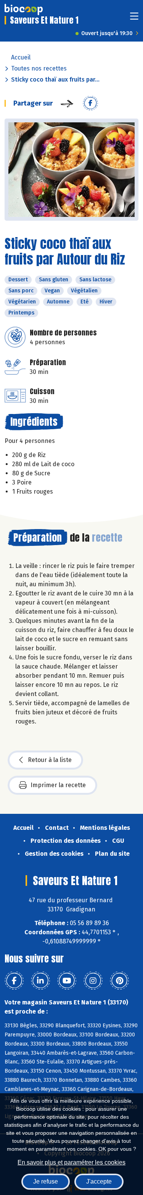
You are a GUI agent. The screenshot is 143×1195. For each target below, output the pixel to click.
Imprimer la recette (58, 785)
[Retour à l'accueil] (24, 9)
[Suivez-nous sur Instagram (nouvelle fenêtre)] (93, 980)
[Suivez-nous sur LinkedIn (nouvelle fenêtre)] (40, 980)
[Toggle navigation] (134, 18)
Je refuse (45, 1181)
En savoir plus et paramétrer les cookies (71, 1162)
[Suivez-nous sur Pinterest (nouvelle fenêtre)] (119, 980)
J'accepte (99, 1181)
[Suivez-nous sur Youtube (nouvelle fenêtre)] (66, 980)
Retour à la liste (50, 760)
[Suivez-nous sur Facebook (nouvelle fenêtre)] (14, 980)
